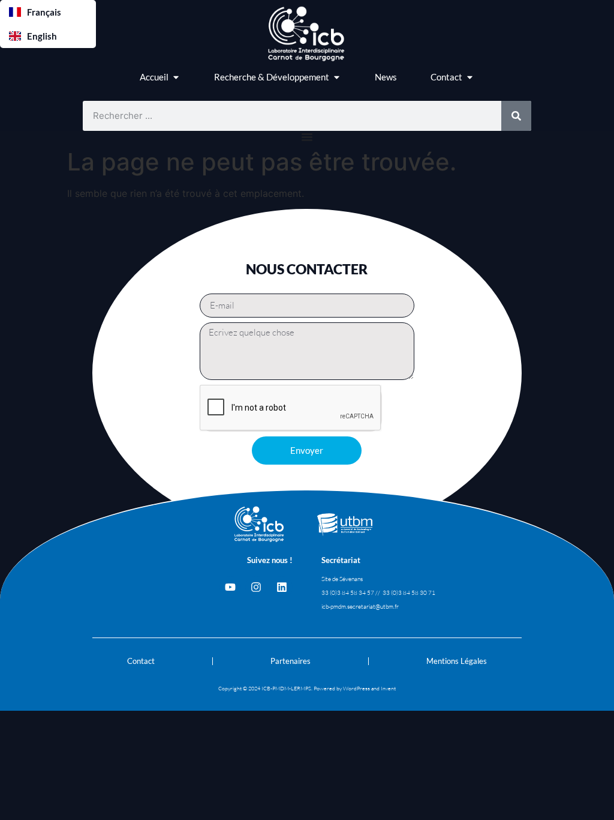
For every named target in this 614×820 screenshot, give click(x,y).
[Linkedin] (282, 587)
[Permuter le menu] (307, 137)
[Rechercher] (516, 116)
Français (44, 12)
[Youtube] (230, 587)
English (42, 36)
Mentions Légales (456, 661)
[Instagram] (256, 587)
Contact (141, 661)
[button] (48, 12)
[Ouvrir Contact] (469, 77)
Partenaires (290, 661)
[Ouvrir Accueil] (175, 77)
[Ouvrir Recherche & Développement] (336, 77)
